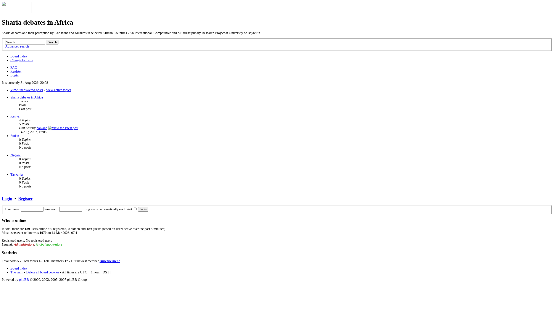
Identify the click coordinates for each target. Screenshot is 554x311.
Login (14, 75)
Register (16, 71)
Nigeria (15, 155)
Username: (12, 209)
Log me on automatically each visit (108, 209)
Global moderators (49, 244)
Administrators (24, 244)
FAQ (13, 67)
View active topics (58, 90)
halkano (42, 128)
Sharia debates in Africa (26, 97)
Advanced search (17, 46)
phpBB (24, 279)
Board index (18, 56)
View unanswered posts (26, 90)
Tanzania (16, 174)
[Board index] (17, 12)
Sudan (14, 136)
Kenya (14, 116)
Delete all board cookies (42, 272)
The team (16, 272)
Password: (51, 209)
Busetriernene (110, 261)
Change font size (21, 60)
